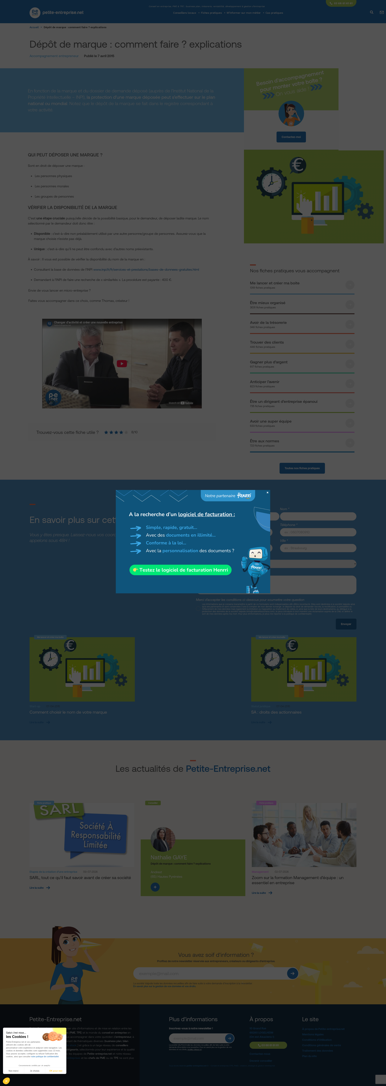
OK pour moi (55, 1071)
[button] (6, 1080)
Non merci (13, 1071)
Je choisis (34, 1071)
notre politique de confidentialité (45, 1056)
